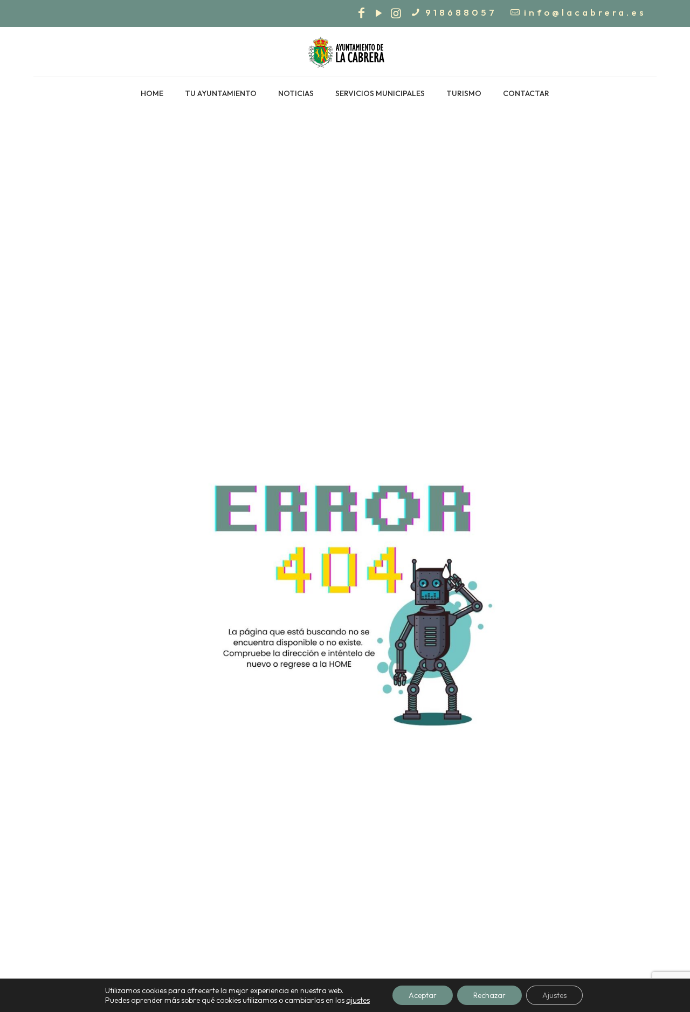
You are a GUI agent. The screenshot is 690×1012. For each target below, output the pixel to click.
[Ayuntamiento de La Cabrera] (345, 52)
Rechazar (489, 995)
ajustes (358, 1000)
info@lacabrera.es (585, 12)
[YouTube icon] (378, 14)
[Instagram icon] (396, 14)
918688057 (461, 12)
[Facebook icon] (361, 14)
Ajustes (554, 995)
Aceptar (423, 995)
